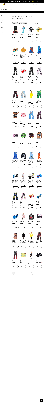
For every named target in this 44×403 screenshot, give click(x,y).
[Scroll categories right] (43, 12)
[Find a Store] (34, 4)
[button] (5, 16)
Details (37, 1)
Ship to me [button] (15, 23)
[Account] (36, 4)
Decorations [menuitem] (22, 11)
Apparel (22, 16)
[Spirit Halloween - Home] (3, 4)
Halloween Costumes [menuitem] (13, 11)
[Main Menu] (42, 4)
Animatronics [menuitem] (29, 11)
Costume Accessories (16, 16)
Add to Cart (16, 41)
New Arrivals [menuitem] (5, 11)
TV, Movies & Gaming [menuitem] (38, 11)
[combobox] (22, 7)
